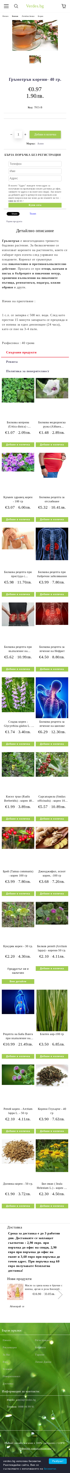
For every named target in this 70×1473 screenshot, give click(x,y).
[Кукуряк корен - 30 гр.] (18, 926)
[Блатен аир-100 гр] (51, 1030)
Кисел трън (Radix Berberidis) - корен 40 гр (18, 799)
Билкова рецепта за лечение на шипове (52, 723)
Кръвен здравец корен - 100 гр (17, 499)
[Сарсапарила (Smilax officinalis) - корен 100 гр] (52, 776)
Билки (15, 16)
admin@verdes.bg (26, 1400)
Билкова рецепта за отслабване (52, 499)
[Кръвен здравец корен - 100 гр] (18, 470)
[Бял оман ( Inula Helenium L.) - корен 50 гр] (52, 1171)
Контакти (40, 1347)
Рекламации (10, 1347)
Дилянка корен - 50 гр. (18, 1183)
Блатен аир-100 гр (52, 1034)
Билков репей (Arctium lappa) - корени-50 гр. (52, 948)
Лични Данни (43, 1362)
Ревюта (12, 362)
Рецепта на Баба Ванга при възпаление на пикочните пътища (18, 1036)
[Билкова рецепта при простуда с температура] (18, 548)
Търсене (40, 1354)
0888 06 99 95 (26, 1406)
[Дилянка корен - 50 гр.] (18, 1163)
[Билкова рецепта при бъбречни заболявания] (52, 559)
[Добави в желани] (63, 125)
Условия (7, 1369)
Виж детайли (18, 981)
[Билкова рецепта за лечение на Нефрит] (52, 624)
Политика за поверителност (27, 371)
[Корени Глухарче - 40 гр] (52, 1085)
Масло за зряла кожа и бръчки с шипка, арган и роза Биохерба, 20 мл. (43, 1287)
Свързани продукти (21, 352)
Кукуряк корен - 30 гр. (18, 946)
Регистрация (42, 1340)
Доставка (8, 1383)
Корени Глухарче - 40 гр (52, 1111)
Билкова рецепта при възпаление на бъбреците (18, 649)
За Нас (6, 1354)
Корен (40, 16)
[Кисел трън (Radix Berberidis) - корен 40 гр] (18, 776)
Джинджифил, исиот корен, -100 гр (52, 873)
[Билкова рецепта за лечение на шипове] (52, 717)
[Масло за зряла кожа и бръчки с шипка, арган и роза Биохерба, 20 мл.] (15, 1292)
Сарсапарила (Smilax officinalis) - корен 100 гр (52, 799)
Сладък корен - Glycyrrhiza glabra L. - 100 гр (18, 724)
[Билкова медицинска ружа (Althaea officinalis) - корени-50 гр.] (52, 397)
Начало (5, 16)
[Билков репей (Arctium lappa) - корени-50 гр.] (52, 923)
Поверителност (11, 1376)
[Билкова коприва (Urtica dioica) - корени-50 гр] (18, 401)
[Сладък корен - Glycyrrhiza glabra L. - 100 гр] (18, 711)
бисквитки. (50, 1468)
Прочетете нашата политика (35, 1448)
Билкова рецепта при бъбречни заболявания (52, 574)
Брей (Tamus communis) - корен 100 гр (18, 873)
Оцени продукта (14, 221)
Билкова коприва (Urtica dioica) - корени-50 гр (18, 425)
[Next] (58, 1294)
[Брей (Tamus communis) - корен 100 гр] (18, 848)
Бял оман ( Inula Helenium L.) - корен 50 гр (52, 1186)
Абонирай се (17, 1306)
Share (14, 214)
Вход (5, 1362)
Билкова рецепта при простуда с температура (18, 574)
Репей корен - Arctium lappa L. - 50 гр (18, 1111)
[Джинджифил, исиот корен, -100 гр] (52, 848)
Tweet (33, 213)
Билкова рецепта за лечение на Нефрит (52, 649)
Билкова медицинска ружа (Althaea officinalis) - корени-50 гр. (51, 425)
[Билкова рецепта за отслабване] (52, 477)
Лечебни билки (28, 16)
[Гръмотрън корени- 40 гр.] (35, 50)
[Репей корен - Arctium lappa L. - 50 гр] (18, 1084)
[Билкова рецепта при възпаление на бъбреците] (18, 625)
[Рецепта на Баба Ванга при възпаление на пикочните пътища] (18, 1013)
